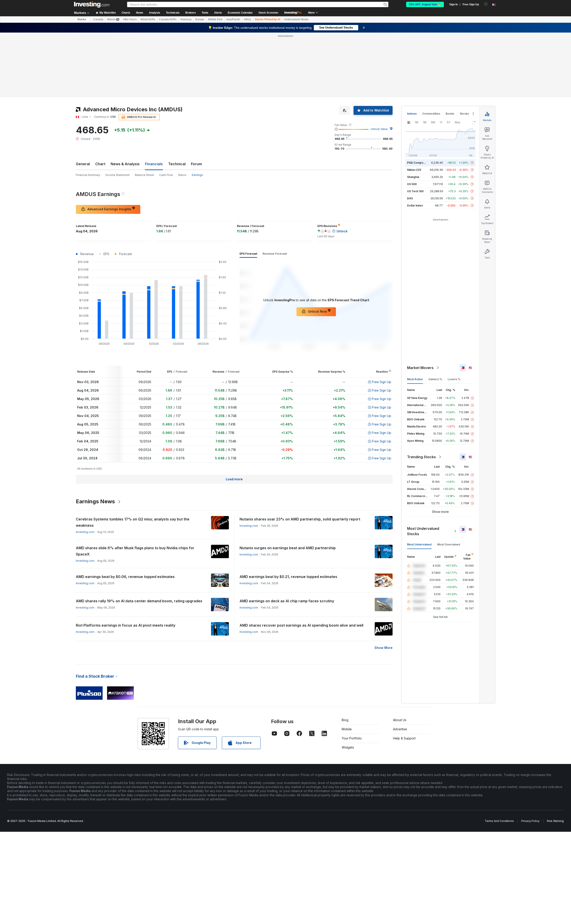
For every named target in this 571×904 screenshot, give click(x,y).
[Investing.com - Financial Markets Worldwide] (91, 4)
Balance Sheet (144, 175)
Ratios (182, 175)
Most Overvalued (448, 544)
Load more (234, 479)
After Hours (130, 19)
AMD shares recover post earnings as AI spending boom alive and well (301, 625)
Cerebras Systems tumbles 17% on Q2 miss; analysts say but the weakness (132, 522)
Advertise (400, 729)
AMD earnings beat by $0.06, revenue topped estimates (125, 576)
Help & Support (404, 738)
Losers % (454, 379)
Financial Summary (88, 175)
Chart (100, 164)
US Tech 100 (415, 191)
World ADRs (148, 19)
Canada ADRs (167, 19)
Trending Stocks (421, 457)
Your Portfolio (352, 738)
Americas (186, 19)
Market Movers (420, 367)
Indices (412, 113)
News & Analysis (125, 164)
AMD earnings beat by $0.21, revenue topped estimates (288, 576)
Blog (345, 720)
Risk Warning (555, 821)
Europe (199, 19)
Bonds (450, 113)
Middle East (215, 19)
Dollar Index (415, 205)
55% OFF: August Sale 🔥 (425, 4)
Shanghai (413, 177)
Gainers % (435, 379)
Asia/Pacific (233, 19)
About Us (399, 720)
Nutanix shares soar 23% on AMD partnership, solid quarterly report (300, 519)
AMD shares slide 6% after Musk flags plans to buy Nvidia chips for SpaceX (135, 551)
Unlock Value (379, 129)
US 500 (412, 184)
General (83, 164)
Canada (98, 19)
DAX (410, 198)
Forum (196, 164)
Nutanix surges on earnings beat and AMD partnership (288, 548)
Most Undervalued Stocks (423, 531)
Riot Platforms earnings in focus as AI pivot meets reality (125, 625)
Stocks (81, 19)
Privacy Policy (530, 821)
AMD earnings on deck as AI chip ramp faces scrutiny (287, 601)
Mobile (347, 729)
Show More (383, 648)
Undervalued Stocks (296, 19)
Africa (247, 19)
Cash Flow (166, 175)
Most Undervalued (419, 544)
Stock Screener (268, 12)
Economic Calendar (240, 12)
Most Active (415, 379)
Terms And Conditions (499, 821)
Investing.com (85, 532)
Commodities (431, 113)
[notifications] (485, 4)
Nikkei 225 (414, 169)
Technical (177, 164)
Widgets (348, 747)
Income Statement (118, 175)
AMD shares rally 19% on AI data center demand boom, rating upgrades (139, 601)
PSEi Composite (417, 162)
